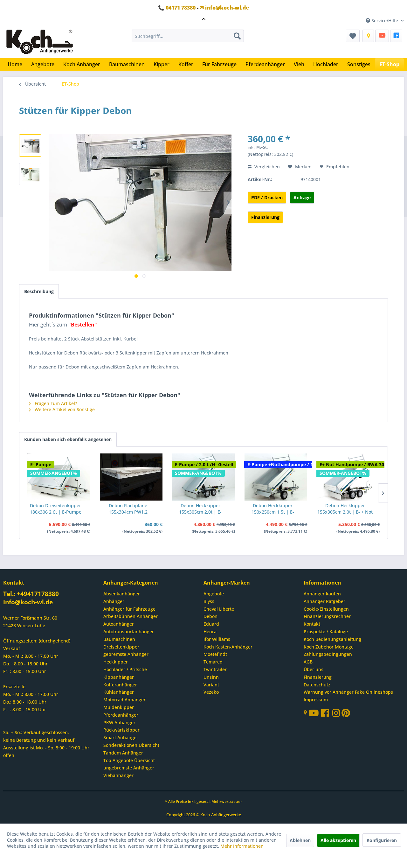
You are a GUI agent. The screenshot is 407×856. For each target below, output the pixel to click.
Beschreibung (39, 291)
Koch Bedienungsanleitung (332, 639)
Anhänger (113, 601)
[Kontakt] (368, 36)
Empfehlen (337, 167)
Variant (211, 685)
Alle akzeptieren (338, 840)
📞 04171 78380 (177, 7)
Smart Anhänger (120, 737)
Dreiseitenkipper (121, 647)
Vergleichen (266, 167)
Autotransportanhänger (128, 631)
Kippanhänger (118, 677)
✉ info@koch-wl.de (224, 7)
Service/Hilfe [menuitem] (384, 21)
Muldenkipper (118, 707)
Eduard (211, 624)
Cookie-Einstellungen (326, 609)
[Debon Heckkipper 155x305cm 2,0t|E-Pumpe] (203, 477)
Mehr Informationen (242, 846)
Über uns (313, 669)
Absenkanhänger (121, 594)
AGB (308, 662)
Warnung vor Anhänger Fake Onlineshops (348, 692)
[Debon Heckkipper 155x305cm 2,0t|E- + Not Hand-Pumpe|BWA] (348, 477)
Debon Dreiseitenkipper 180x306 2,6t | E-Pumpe (55, 508)
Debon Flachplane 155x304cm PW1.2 (128, 508)
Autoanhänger (118, 624)
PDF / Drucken (267, 197)
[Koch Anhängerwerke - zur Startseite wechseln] (39, 42)
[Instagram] (336, 715)
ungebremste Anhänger (128, 768)
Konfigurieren (382, 840)
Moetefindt (215, 654)
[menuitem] (188, 36)
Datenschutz (317, 685)
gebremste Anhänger (125, 654)
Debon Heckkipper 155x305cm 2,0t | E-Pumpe (200, 508)
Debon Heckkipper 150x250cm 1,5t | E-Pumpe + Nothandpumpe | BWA (272, 508)
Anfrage (302, 197)
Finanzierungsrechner (327, 616)
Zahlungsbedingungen (328, 654)
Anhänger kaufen (322, 594)
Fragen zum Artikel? (55, 403)
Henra (210, 631)
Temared (213, 662)
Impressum (316, 700)
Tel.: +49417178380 (31, 594)
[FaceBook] (396, 36)
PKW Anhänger (119, 722)
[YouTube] (382, 36)
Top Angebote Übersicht (129, 760)
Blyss (209, 601)
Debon (210, 616)
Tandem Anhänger (123, 753)
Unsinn (211, 677)
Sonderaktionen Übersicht (131, 745)
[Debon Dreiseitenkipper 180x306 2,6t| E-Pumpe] (58, 477)
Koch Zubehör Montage (329, 647)
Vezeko (211, 692)
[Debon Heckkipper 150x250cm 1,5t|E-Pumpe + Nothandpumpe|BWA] (276, 477)
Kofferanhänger (120, 685)
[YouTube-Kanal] (315, 714)
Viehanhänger (118, 775)
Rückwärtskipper (121, 730)
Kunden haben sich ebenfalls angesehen (68, 439)
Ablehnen (300, 840)
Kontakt (312, 624)
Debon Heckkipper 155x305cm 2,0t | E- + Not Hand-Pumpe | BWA (345, 508)
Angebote (214, 594)
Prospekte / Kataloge (326, 631)
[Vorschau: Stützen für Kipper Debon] (30, 145)
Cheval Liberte (219, 609)
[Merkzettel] (353, 36)
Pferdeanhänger (120, 715)
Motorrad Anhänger (124, 700)
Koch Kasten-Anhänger (228, 647)
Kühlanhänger (118, 692)
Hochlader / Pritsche (125, 669)
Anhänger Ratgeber (324, 601)
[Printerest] (345, 715)
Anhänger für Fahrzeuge (129, 609)
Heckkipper (115, 662)
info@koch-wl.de (28, 602)
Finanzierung (265, 217)
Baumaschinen (119, 639)
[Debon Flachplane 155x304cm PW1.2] (131, 477)
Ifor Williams (217, 639)
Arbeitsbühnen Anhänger (130, 616)
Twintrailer (215, 669)
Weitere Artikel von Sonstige (64, 409)
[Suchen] (237, 36)
